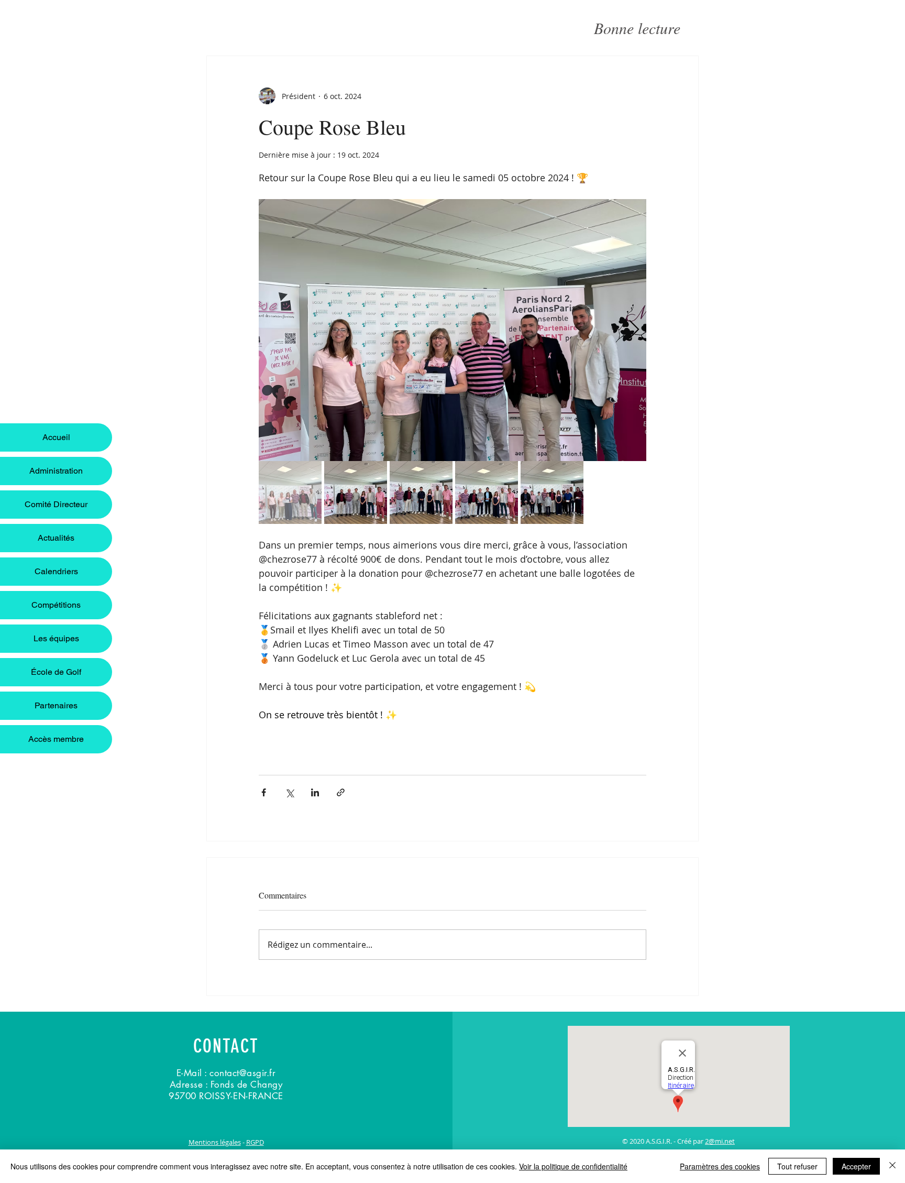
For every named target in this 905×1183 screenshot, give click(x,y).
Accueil (56, 437)
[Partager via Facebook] (264, 792)
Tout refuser (797, 1166)
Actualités (56, 538)
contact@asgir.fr (242, 1073)
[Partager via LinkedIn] (315, 792)
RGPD (255, 1142)
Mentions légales (215, 1142)
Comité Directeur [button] (56, 504)
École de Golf (56, 672)
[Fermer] (892, 1166)
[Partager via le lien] (341, 792)
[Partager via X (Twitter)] (289, 792)
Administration (56, 471)
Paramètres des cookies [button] (720, 1166)
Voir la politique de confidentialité (573, 1166)
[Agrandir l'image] (452, 330)
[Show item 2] (355, 492)
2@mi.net (720, 1141)
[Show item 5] (552, 492)
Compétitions (56, 605)
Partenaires (56, 705)
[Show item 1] (290, 492)
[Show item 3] (421, 492)
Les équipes (56, 638)
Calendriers (56, 571)
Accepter (856, 1166)
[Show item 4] (486, 492)
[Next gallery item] (634, 330)
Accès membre (56, 739)
